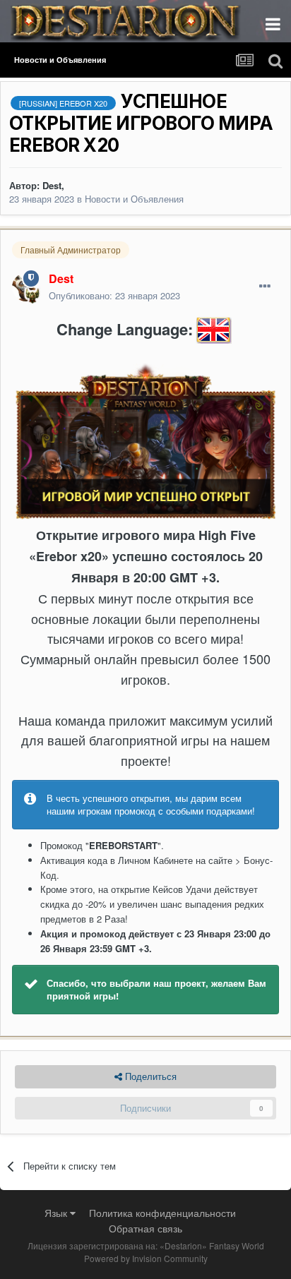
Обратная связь (145, 1228)
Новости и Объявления (134, 198)
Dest (51, 185)
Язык (57, 1213)
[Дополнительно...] (265, 286)
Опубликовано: (114, 295)
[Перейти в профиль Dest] (26, 287)
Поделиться (149, 1076)
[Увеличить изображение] (145, 440)
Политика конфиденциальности (162, 1213)
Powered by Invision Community (146, 1258)
